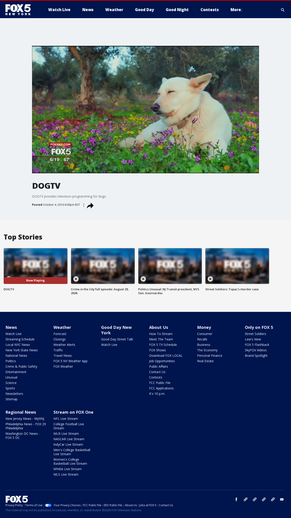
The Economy (207, 350)
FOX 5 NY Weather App (70, 361)
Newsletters (14, 393)
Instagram (245, 499)
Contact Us (157, 372)
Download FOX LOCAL (166, 355)
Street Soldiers (255, 334)
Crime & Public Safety (21, 366)
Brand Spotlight (256, 355)
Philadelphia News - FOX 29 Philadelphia (25, 426)
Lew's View (253, 339)
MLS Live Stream (65, 474)
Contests (155, 377)
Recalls (202, 339)
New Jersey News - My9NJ (24, 418)
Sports (10, 388)
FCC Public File (160, 383)
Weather (62, 327)
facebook (236, 499)
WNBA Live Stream (67, 469)
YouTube (263, 499)
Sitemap (11, 399)
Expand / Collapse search (283, 9)
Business (203, 344)
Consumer (204, 334)
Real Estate (205, 361)
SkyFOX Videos (256, 350)
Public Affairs (158, 366)
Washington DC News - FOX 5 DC (22, 435)
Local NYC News (17, 344)
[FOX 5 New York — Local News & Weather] (20, 9)
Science (11, 383)
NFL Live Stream (65, 418)
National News (16, 355)
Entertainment (15, 372)
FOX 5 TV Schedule (163, 344)
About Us (158, 327)
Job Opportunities (162, 361)
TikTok (254, 499)
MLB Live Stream (66, 433)
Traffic (58, 350)
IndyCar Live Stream (68, 444)
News (11, 327)
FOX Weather (63, 366)
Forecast (59, 334)
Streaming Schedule (20, 339)
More (236, 9)
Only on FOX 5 (259, 327)
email (282, 499)
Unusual (11, 377)
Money (204, 327)
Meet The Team (161, 339)
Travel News (62, 355)
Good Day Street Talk (117, 339)
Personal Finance (209, 355)
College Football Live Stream (68, 426)
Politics (10, 361)
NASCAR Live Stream (68, 439)
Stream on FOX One (73, 412)
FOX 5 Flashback (257, 344)
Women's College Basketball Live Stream (70, 461)
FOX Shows (157, 350)
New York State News (21, 350)
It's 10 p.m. (157, 393)
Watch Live (13, 334)
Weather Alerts (64, 344)
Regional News (20, 412)
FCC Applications (161, 388)
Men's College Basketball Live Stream (71, 452)
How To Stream (161, 334)
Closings (59, 339)
